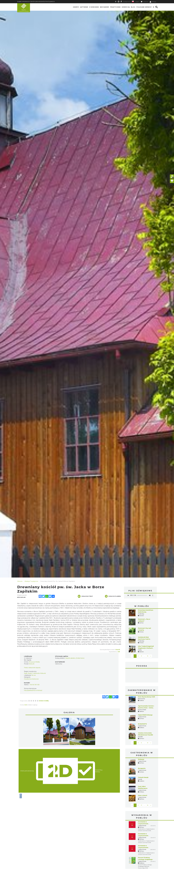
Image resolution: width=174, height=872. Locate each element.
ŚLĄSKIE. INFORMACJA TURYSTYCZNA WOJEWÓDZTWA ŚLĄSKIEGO (36, 1)
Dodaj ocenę (44, 700)
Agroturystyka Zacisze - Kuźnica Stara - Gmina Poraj (146, 707)
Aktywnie (84, 7)
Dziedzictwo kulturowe (31, 679)
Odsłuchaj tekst (87, 596)
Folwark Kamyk (143, 777)
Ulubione (145, 1)
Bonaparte (141, 768)
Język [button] (137, 1)
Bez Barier (104, 7)
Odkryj (76, 7)
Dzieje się (126, 7)
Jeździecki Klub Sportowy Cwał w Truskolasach (144, 639)
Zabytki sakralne (70, 658)
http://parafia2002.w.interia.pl (33, 690)
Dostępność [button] (126, 1)
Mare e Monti (142, 795)
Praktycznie (115, 7)
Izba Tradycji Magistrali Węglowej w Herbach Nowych (146, 648)
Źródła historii (80, 658)
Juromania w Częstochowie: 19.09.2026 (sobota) (145, 835)
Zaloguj (154, 1)
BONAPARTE (142, 724)
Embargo (141, 759)
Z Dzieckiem (94, 7)
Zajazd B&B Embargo (145, 715)
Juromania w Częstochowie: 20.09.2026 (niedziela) (145, 847)
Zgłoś (117, 649)
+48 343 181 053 (34, 684)
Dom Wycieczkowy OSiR (146, 697)
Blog (133, 7)
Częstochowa (141, 676)
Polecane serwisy (144, 7)
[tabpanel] (56, 732)
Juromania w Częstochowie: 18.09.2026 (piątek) (144, 823)
